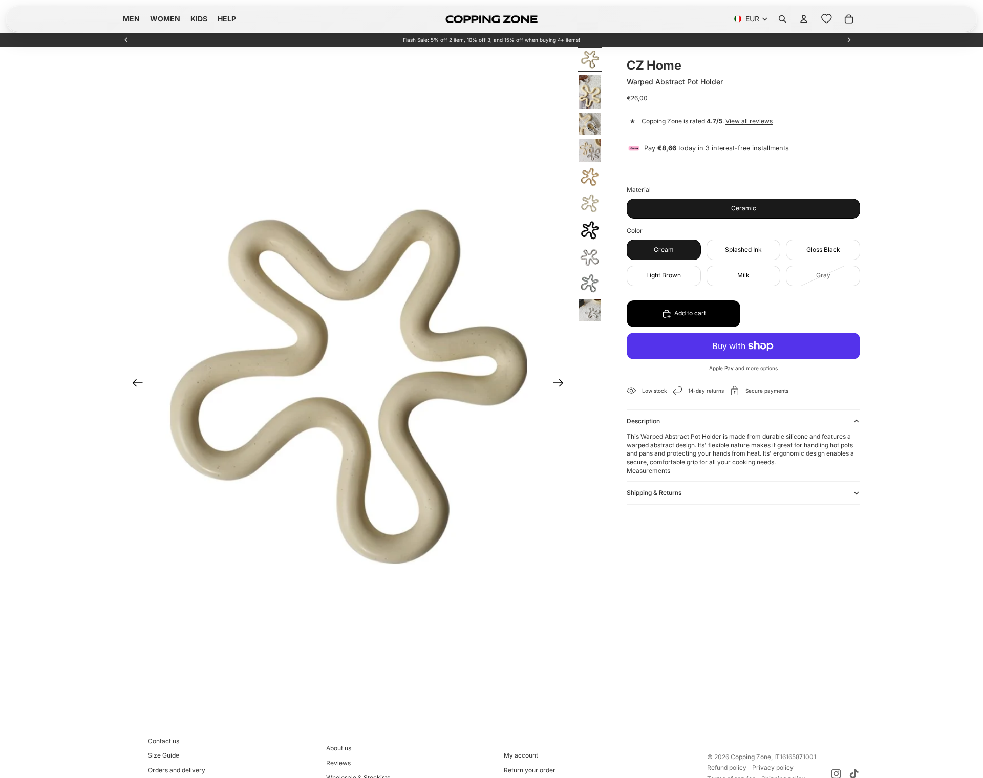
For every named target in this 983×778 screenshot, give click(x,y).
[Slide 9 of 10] (590, 283)
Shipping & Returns (654, 492)
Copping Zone (751, 757)
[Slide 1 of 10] (590, 59)
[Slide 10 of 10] (590, 310)
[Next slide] (849, 40)
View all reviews (749, 121)
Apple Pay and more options (743, 368)
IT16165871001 (795, 757)
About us (338, 748)
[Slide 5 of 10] (590, 177)
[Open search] (782, 19)
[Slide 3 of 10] (590, 124)
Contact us (163, 741)
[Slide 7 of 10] (590, 230)
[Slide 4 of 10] (590, 150)
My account (521, 755)
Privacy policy (773, 767)
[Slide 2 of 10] (590, 92)
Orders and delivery (176, 770)
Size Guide (163, 755)
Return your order (529, 770)
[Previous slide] (126, 40)
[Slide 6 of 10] (590, 203)
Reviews (338, 763)
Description (643, 421)
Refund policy (726, 767)
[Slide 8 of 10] (590, 257)
